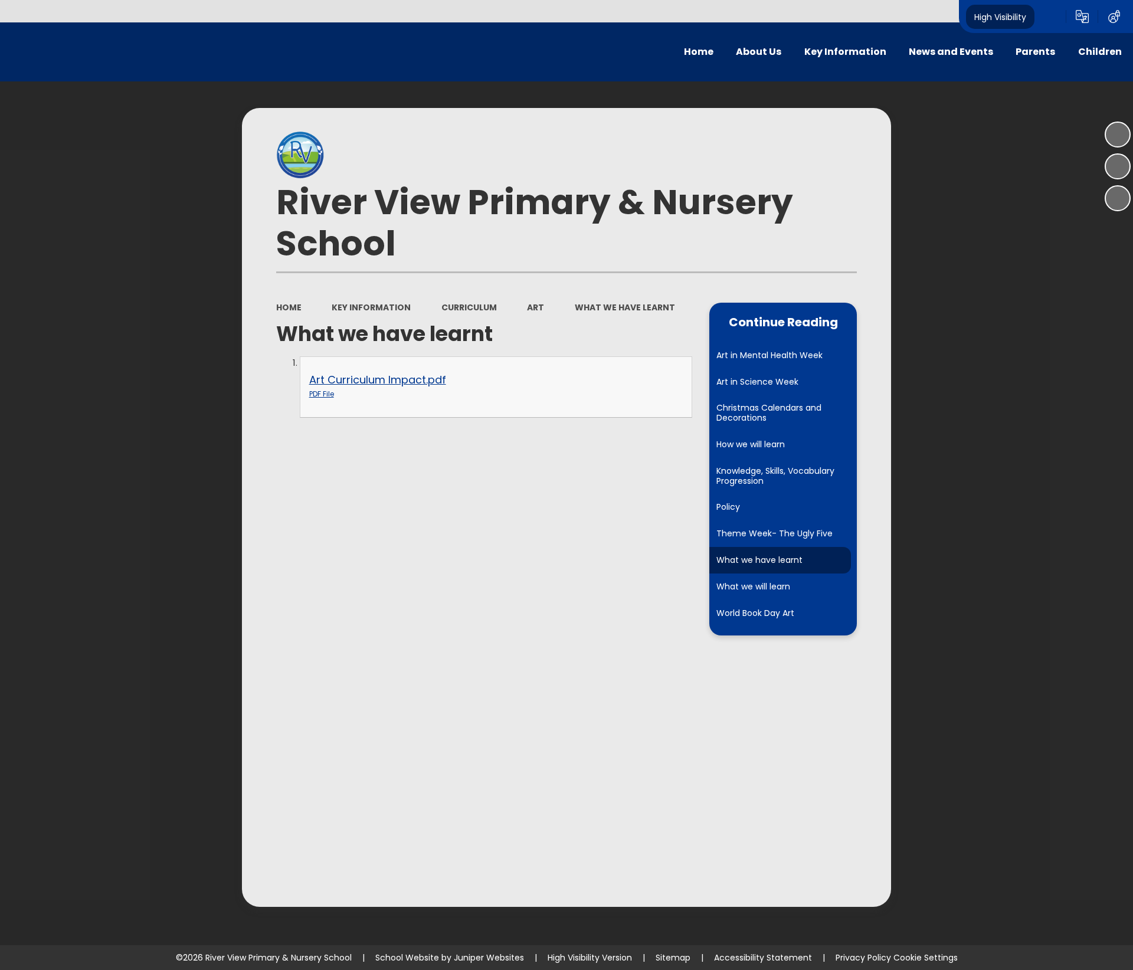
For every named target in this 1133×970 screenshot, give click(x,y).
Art (535, 307)
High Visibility (1000, 16)
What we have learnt (625, 307)
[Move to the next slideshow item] (1118, 198)
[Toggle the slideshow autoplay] (1118, 135)
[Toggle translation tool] (1082, 16)
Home (289, 307)
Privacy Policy (863, 958)
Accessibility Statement (763, 958)
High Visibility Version (590, 958)
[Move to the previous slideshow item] (1118, 166)
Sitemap (673, 958)
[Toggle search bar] (1050, 16)
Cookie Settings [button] (925, 958)
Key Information (371, 307)
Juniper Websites (489, 958)
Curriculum (469, 307)
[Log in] (1114, 16)
